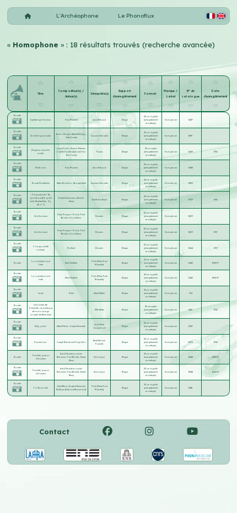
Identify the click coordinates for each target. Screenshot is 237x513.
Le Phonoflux (136, 15)
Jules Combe (71, 138)
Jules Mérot (62, 386)
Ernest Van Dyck (99, 200)
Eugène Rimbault (77, 386)
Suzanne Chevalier (99, 136)
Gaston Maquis (63, 134)
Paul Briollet (73, 357)
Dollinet (71, 248)
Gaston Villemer (78, 149)
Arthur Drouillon (64, 183)
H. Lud (76, 215)
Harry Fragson (64, 215)
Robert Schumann (67, 198)
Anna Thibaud (99, 120)
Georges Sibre (79, 183)
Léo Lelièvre (75, 218)
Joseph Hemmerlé (77, 326)
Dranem (99, 216)
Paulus (99, 152)
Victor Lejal (99, 357)
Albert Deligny (78, 134)
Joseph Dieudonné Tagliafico (71, 342)
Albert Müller (99, 293)
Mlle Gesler (99, 310)
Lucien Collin (63, 149)
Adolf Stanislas (67, 354)
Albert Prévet (62, 326)
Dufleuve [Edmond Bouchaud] (71, 390)
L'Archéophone (77, 15)
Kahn (71, 293)
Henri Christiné (71, 263)
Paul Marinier (71, 120)
